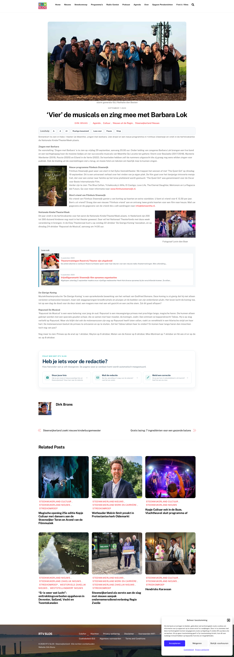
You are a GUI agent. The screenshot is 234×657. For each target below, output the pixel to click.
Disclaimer (129, 634)
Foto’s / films (182, 5)
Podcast (126, 5)
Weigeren (197, 643)
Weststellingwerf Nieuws (66, 588)
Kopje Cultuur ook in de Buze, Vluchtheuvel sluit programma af (166, 511)
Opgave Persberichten (162, 5)
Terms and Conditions (135, 638)
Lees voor (97, 131)
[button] (228, 620)
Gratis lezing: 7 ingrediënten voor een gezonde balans (161, 430)
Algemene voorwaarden (110, 638)
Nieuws (67, 5)
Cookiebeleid (189, 650)
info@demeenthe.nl (145, 206)
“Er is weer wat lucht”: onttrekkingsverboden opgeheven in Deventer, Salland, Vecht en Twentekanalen (61, 598)
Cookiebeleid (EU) (87, 638)
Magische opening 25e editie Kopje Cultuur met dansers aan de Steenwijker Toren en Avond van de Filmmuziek (60, 518)
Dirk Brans (81, 123)
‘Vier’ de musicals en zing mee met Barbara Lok (117, 115)
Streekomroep (80, 5)
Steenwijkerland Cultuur (55, 501)
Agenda (137, 5)
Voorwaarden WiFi (146, 634)
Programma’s (97, 5)
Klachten (95, 634)
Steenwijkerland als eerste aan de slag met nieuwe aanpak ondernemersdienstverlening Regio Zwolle (116, 598)
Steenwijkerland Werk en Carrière (114, 505)
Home (58, 5)
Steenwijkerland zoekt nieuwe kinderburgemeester (72, 430)
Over (146, 5)
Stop (118, 131)
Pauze (109, 131)
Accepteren (174, 643)
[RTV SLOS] (42, 8)
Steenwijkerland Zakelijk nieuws (60, 581)
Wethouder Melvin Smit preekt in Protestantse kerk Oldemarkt (113, 514)
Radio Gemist (112, 5)
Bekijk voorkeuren (219, 643)
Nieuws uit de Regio (123, 123)
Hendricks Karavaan (158, 589)
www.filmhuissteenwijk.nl (123, 189)
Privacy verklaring (202, 650)
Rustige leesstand (81, 131)
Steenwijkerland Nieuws (147, 123)
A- (54, 131)
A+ (67, 131)
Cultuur (106, 123)
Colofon (82, 634)
